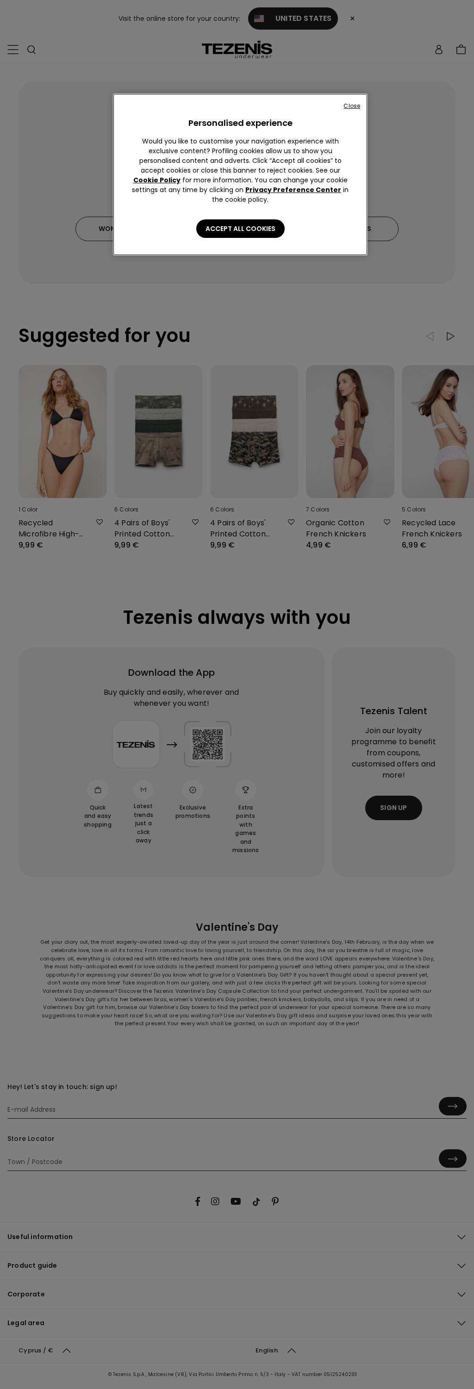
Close (351, 106)
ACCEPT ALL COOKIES (240, 228)
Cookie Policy (157, 180)
